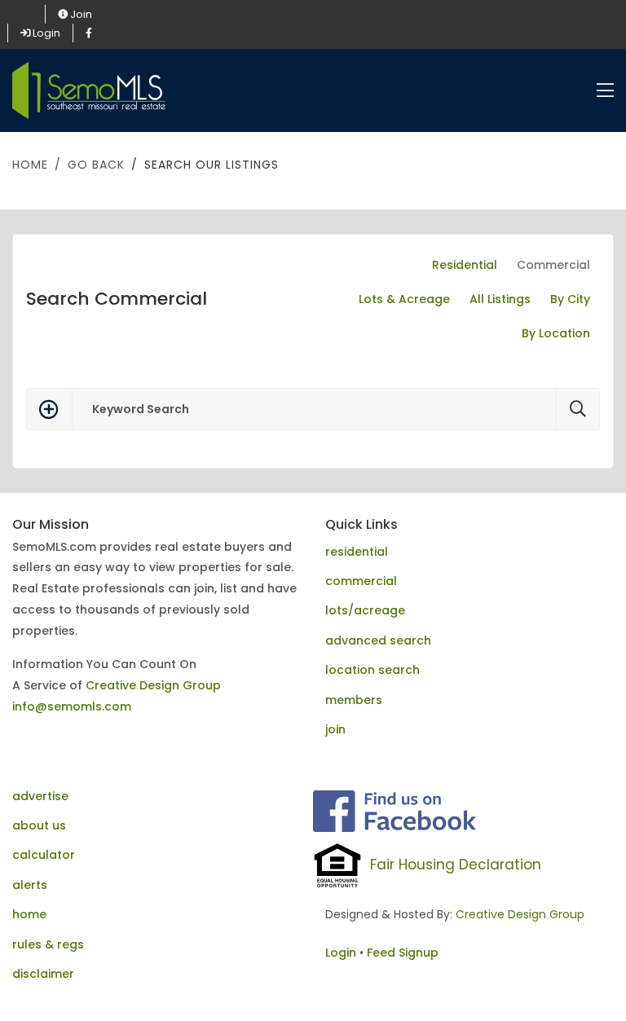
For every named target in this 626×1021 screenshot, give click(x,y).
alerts (29, 885)
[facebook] (89, 33)
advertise (40, 796)
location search (372, 670)
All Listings (500, 299)
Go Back (96, 164)
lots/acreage (365, 610)
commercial (361, 581)
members (353, 700)
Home (30, 164)
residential (356, 552)
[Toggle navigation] (605, 90)
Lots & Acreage (404, 299)
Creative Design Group (153, 685)
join (335, 729)
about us (39, 825)
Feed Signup (403, 952)
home (29, 914)
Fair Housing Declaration (455, 864)
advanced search (378, 640)
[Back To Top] (580, 975)
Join (80, 14)
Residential (464, 265)
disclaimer (43, 974)
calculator (43, 855)
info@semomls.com (71, 706)
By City (570, 299)
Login (45, 33)
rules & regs (48, 944)
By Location (556, 333)
